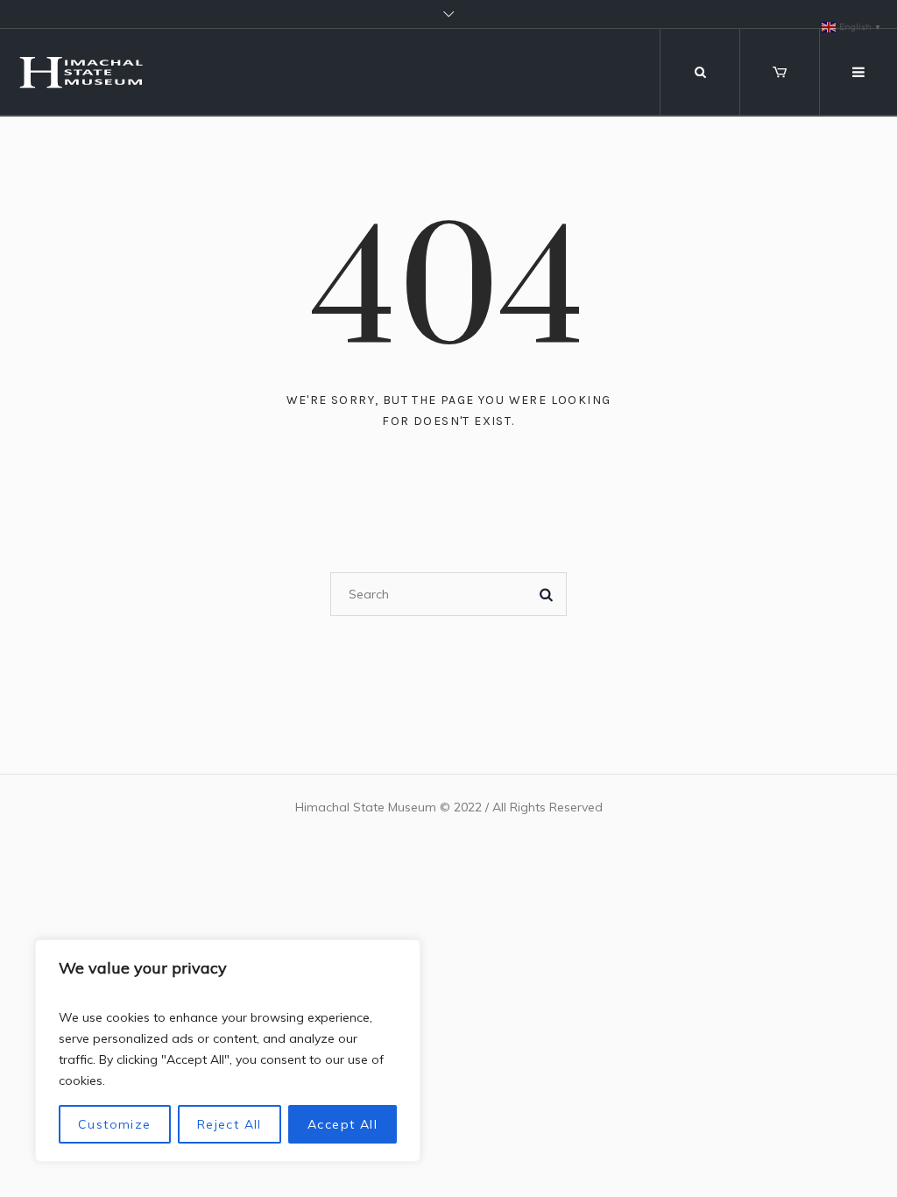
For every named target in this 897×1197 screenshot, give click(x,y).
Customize (115, 1124)
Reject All (229, 1124)
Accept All (342, 1124)
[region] (227, 1050)
